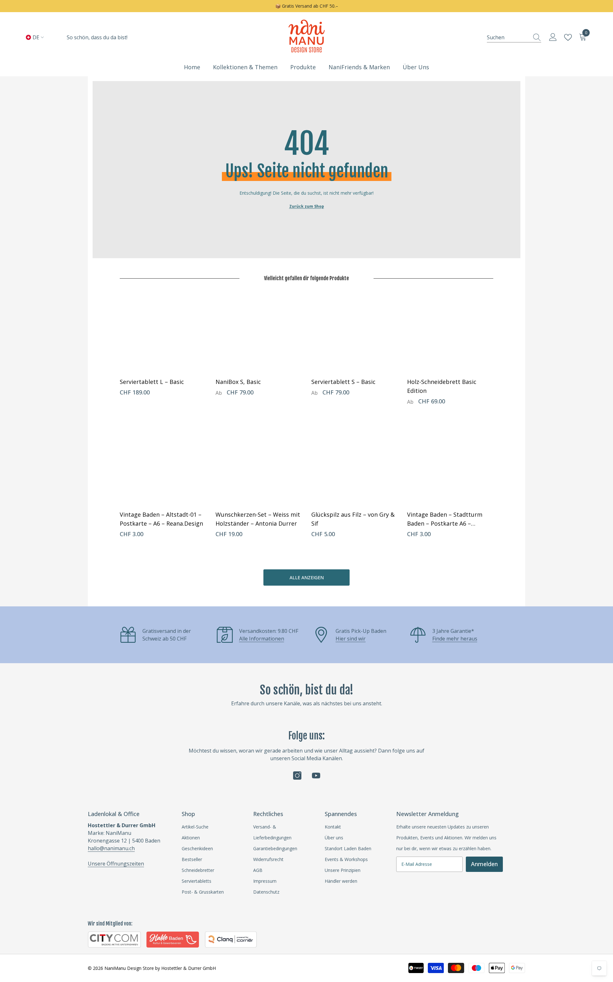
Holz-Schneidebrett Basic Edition (441, 386)
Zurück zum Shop (306, 206)
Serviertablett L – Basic (152, 382)
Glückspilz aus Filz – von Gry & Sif (353, 519)
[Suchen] (514, 37)
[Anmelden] (553, 37)
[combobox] (508, 37)
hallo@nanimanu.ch (111, 848)
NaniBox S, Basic (238, 382)
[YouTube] (316, 775)
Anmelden (484, 864)
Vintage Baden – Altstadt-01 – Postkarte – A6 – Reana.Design (161, 519)
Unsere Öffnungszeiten (116, 863)
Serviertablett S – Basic (343, 382)
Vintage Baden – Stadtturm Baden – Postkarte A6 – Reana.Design (444, 519)
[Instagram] (297, 775)
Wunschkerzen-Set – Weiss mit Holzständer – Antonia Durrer (258, 519)
